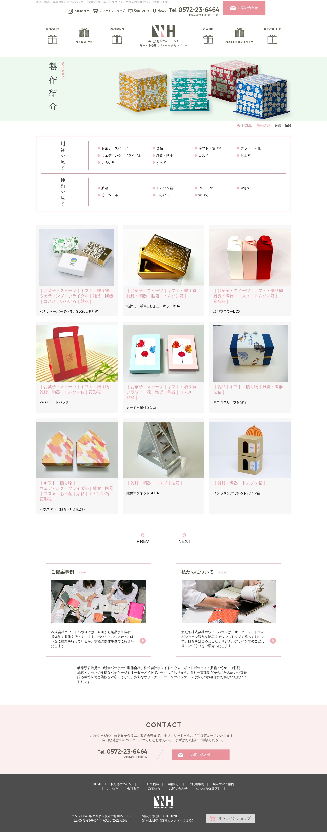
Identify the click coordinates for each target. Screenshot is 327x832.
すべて (161, 163)
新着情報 (154, 788)
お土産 (246, 155)
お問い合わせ (248, 8)
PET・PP (205, 188)
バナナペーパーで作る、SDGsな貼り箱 (69, 311)
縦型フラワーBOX (226, 311)
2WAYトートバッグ (54, 402)
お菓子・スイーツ (114, 148)
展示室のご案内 (223, 784)
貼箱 (104, 188)
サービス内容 (150, 784)
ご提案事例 (196, 784)
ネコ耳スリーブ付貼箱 (230, 402)
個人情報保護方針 (208, 788)
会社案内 (133, 788)
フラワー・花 (251, 148)
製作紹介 (263, 126)
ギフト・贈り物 (210, 148)
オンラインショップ (234, 818)
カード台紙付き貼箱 (141, 408)
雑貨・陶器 (164, 155)
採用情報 (112, 788)
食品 (159, 148)
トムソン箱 (164, 188)
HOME (247, 125)
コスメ (203, 155)
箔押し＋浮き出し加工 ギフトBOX (153, 306)
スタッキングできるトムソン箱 (236, 493)
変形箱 (246, 188)
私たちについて (121, 784)
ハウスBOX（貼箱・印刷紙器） (63, 509)
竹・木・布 (109, 195)
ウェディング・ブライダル (121, 155)
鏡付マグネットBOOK (142, 493)
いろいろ (108, 163)
